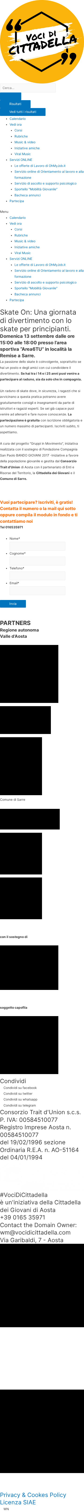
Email (14, 583)
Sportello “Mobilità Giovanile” (35, 189)
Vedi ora (16, 124)
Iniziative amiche (27, 148)
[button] (42, 212)
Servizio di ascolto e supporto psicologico (45, 183)
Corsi (18, 130)
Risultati (15, 104)
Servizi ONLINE (21, 160)
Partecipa (17, 201)
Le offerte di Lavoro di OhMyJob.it (40, 166)
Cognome (18, 553)
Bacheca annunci (27, 195)
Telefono (17, 568)
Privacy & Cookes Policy (33, 1494)
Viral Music (22, 154)
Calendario (18, 119)
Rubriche (21, 136)
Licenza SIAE (18, 1502)
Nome (15, 538)
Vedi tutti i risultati (22, 112)
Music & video (24, 142)
